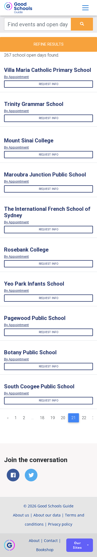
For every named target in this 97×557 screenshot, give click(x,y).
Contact (51, 540)
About (34, 540)
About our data (47, 515)
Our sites (77, 545)
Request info (48, 84)
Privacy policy (60, 524)
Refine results (49, 44)
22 (84, 417)
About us (21, 515)
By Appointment (16, 77)
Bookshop (45, 549)
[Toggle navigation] (85, 8)
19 (52, 417)
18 (42, 417)
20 (63, 417)
